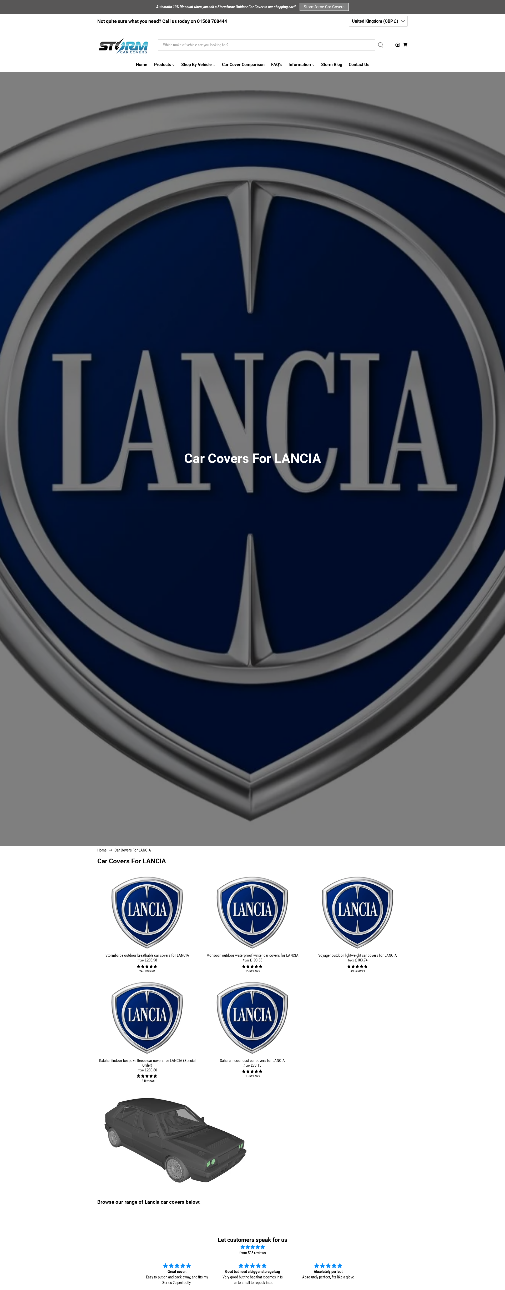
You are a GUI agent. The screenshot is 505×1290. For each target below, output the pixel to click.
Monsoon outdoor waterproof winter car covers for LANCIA (252, 955)
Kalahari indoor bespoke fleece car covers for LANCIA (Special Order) (147, 1063)
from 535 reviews (252, 1253)
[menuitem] (141, 65)
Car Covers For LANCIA (132, 850)
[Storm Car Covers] (124, 45)
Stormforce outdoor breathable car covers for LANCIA (147, 955)
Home (102, 850)
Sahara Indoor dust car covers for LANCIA (252, 1060)
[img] (252, 1247)
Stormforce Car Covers (324, 6)
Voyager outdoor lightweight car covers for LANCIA (357, 955)
